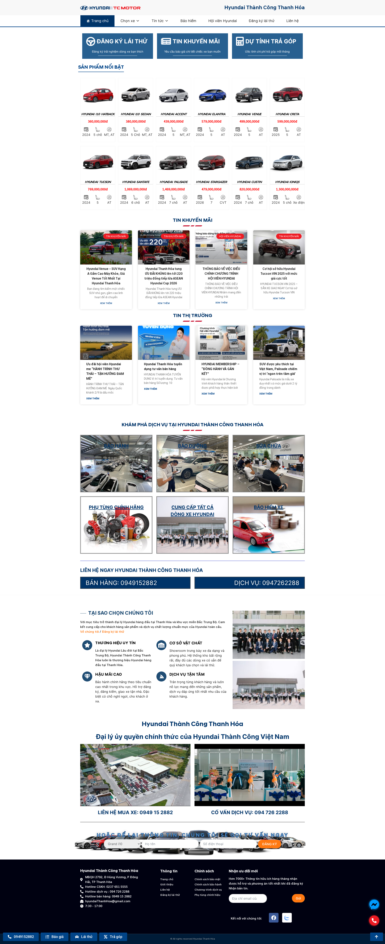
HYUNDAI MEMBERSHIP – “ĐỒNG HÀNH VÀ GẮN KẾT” (220, 369)
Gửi (298, 898)
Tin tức (158, 21)
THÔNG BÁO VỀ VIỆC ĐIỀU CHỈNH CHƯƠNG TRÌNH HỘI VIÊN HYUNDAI (221, 274)
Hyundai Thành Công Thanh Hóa (264, 7)
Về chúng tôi (89, 632)
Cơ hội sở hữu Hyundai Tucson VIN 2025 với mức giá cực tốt (278, 274)
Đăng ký (269, 844)
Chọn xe (128, 21)
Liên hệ (292, 21)
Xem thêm (106, 303)
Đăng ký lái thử (261, 21)
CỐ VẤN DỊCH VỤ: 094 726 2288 (249, 812)
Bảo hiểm (188, 21)
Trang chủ (99, 21)
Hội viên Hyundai (222, 21)
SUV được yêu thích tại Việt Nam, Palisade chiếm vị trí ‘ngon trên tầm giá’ (278, 369)
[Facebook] (274, 918)
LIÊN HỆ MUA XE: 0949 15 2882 (135, 812)
